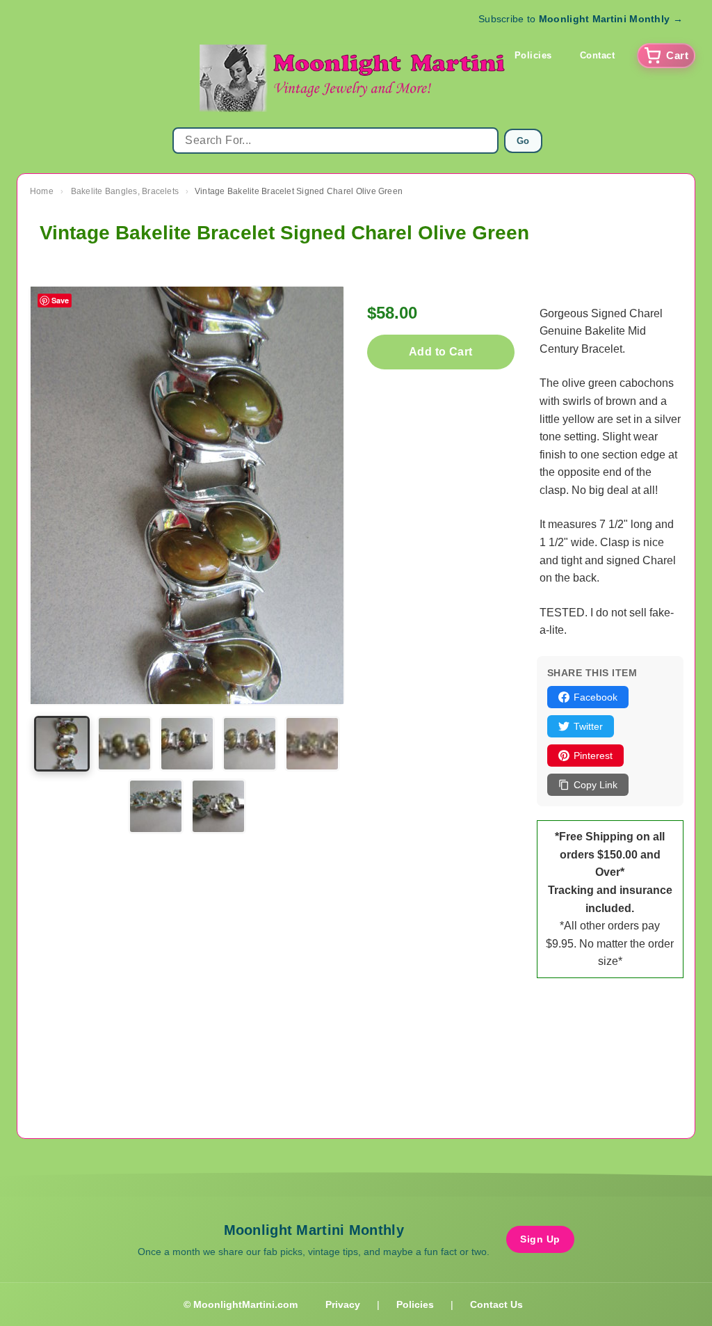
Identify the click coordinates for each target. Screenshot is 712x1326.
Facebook (595, 697)
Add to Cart (440, 352)
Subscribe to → (580, 18)
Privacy (342, 1304)
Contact (597, 55)
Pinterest (593, 755)
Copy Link (595, 784)
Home (42, 191)
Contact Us (496, 1304)
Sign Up (540, 1239)
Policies (533, 55)
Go (523, 141)
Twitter (588, 726)
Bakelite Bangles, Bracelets (125, 191)
